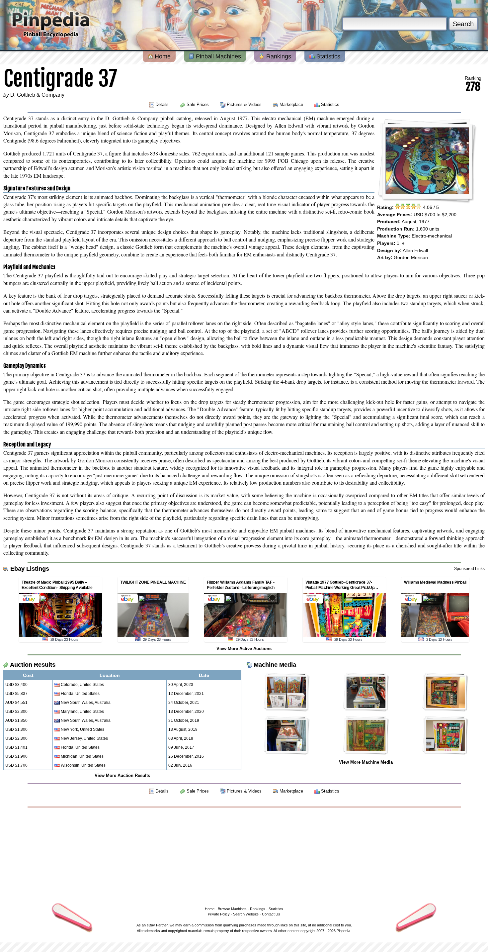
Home (162, 56)
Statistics (327, 56)
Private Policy (219, 914)
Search (463, 24)
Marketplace (291, 104)
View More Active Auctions (244, 648)
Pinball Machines (217, 56)
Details (162, 104)
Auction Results (32, 664)
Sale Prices (197, 104)
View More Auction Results (122, 775)
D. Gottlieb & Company (37, 95)
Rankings (278, 56)
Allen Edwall (415, 250)
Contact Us (271, 914)
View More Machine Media (366, 762)
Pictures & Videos (244, 104)
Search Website (246, 914)
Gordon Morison (411, 257)
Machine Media (275, 664)
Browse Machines (232, 909)
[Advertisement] (244, 855)
